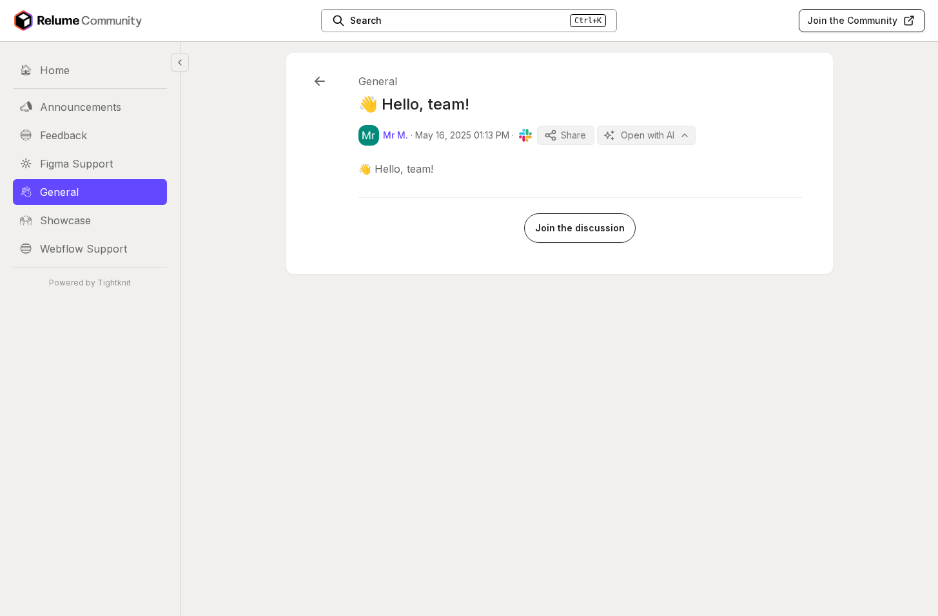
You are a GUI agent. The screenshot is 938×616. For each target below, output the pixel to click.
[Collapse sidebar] (180, 62)
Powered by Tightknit (90, 282)
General (377, 81)
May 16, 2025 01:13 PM (462, 135)
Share (573, 135)
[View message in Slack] (525, 135)
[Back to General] (320, 81)
